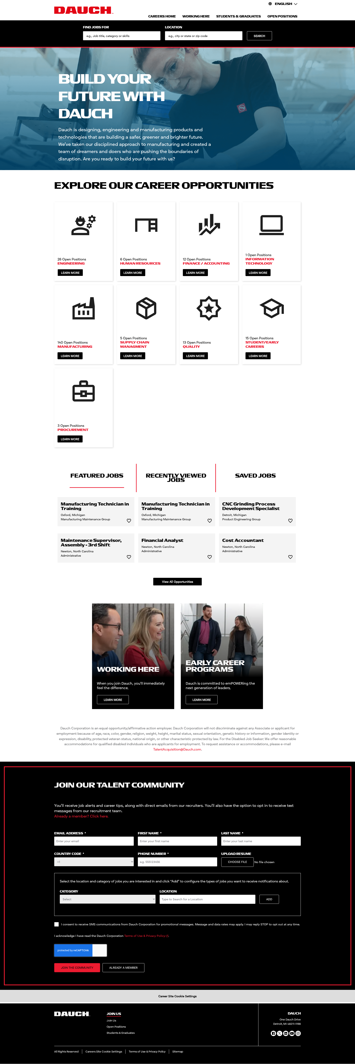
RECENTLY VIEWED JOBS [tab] (176, 478)
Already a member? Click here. (81, 816)
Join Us (111, 1020)
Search (259, 36)
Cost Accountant (243, 540)
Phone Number (153, 854)
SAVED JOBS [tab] (255, 476)
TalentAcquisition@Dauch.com (177, 749)
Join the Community (77, 967)
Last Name (232, 833)
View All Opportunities (177, 581)
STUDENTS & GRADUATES (238, 16)
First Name (149, 833)
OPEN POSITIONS (282, 16)
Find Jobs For (96, 27)
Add (269, 899)
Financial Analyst (162, 540)
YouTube (292, 1033)
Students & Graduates (121, 1032)
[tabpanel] (177, 541)
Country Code (69, 854)
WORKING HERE (196, 16)
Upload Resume (236, 854)
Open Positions (116, 1026)
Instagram (298, 1033)
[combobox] (203, 35)
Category (69, 891)
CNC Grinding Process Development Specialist (251, 506)
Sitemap (177, 1051)
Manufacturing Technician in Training (95, 506)
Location (173, 27)
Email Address (70, 833)
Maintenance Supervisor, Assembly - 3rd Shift (91, 542)
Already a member (123, 967)
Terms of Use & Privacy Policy (144, 935)
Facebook (273, 1033)
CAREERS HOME (162, 16)
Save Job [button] (129, 521)
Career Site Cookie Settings (177, 996)
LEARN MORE (113, 699)
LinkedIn (285, 1033)
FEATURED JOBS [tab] (96, 476)
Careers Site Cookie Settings (103, 1051)
